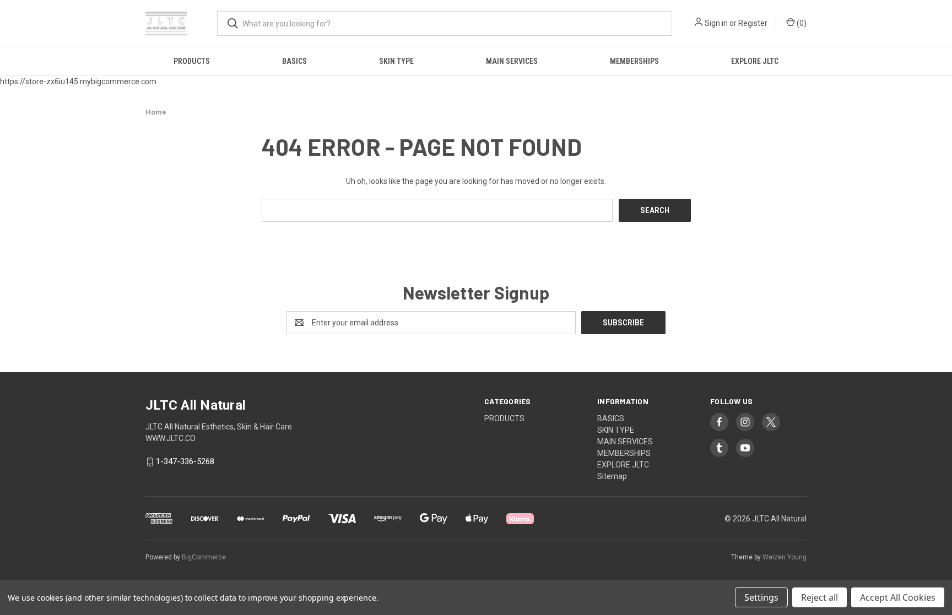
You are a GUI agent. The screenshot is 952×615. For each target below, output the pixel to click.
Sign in (716, 23)
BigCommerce (204, 557)
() (801, 23)
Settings (761, 597)
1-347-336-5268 (185, 462)
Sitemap (612, 476)
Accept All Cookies (897, 597)
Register (752, 23)
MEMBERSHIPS (634, 61)
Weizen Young (784, 557)
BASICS (294, 61)
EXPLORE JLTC (754, 61)
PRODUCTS (192, 61)
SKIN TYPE (396, 61)
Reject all (819, 597)
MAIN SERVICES (512, 61)
